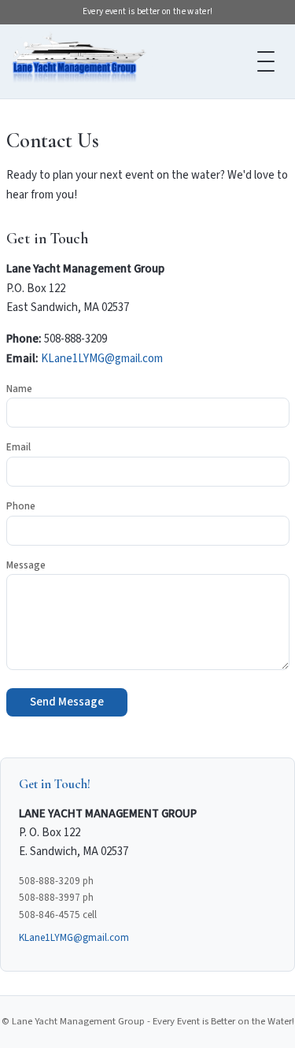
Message (26, 565)
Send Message (67, 702)
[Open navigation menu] (266, 61)
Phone (20, 506)
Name (19, 389)
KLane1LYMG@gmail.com (102, 358)
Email (18, 447)
